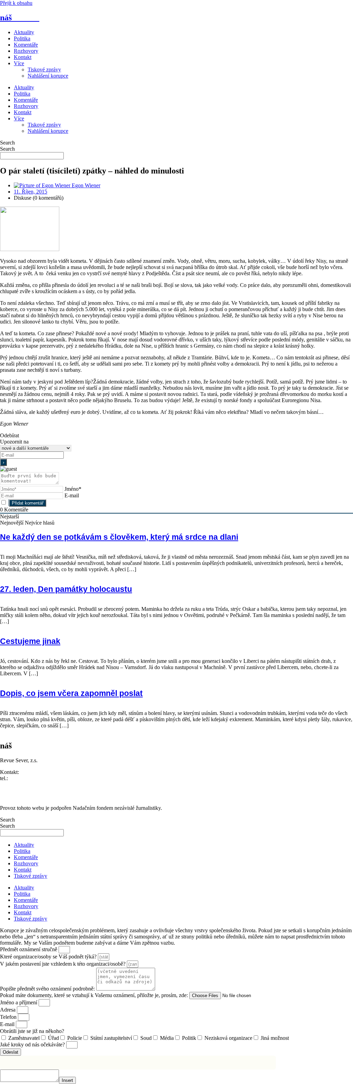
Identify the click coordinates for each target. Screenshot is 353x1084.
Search (7, 143)
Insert (67, 1080)
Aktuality (24, 32)
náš (19, 17)
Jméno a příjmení (19, 1002)
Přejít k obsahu (16, 3)
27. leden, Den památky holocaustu (66, 589)
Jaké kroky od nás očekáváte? (33, 1044)
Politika (22, 38)
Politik (189, 1038)
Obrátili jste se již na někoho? (32, 1031)
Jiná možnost (275, 1038)
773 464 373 (23, 778)
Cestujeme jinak (30, 641)
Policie (74, 1038)
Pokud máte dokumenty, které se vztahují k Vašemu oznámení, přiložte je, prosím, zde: (94, 995)
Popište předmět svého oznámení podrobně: (48, 989)
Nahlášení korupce (48, 76)
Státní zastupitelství (111, 1038)
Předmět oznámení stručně (29, 949)
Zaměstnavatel (24, 1038)
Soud (146, 1038)
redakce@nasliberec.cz (25, 784)
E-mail (71, 495)
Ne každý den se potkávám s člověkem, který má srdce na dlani (119, 537)
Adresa (8, 1010)
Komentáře (26, 45)
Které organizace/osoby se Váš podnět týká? (49, 956)
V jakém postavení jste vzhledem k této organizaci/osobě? (63, 964)
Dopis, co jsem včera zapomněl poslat (71, 693)
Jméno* (72, 489)
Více (19, 63)
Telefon (9, 1017)
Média (167, 1038)
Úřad (53, 1038)
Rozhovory (26, 51)
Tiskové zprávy (44, 69)
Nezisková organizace (228, 1038)
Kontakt (22, 57)
